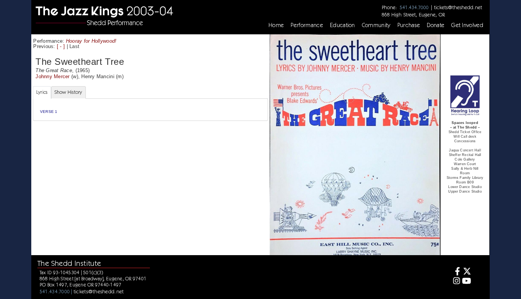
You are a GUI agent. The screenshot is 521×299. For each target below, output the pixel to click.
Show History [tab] (68, 92)
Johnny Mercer (52, 76)
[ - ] (61, 46)
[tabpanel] (150, 110)
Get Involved (467, 25)
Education (342, 25)
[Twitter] (466, 272)
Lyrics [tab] (42, 92)
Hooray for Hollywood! (91, 41)
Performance (307, 25)
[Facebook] (455, 272)
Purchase (408, 25)
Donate (435, 25)
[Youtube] (466, 281)
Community (376, 25)
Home (276, 25)
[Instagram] (455, 281)
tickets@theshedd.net (458, 7)
